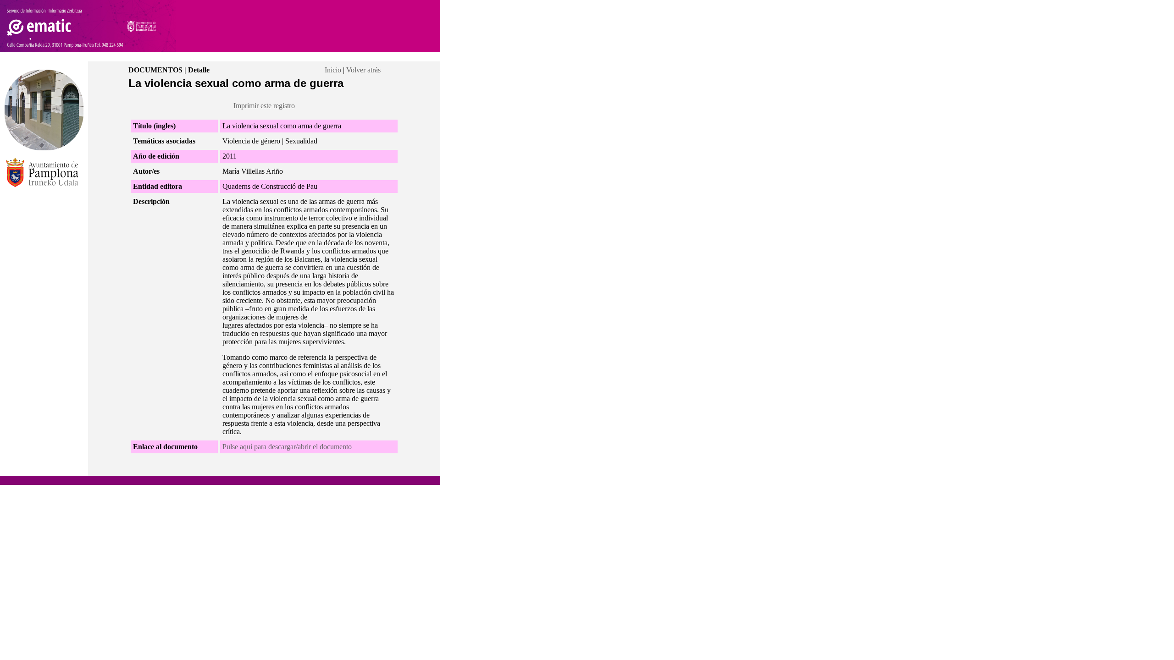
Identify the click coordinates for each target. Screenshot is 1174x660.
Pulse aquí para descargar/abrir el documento (287, 447)
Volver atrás (363, 70)
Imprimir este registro (264, 106)
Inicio (333, 70)
